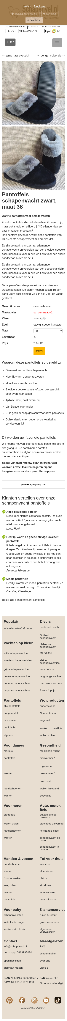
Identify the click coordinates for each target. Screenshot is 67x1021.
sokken (44, 728)
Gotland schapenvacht (48, 636)
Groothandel (47, 983)
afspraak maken (13, 967)
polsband (45, 781)
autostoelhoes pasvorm (48, 816)
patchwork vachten (51, 683)
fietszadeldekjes (49, 830)
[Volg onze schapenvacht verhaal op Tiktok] (58, 1000)
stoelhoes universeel (52, 823)
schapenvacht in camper (49, 848)
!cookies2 (39, 6)
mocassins (10, 720)
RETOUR (11, 31)
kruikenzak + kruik (14, 929)
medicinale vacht (50, 627)
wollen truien (47, 735)
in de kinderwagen (14, 922)
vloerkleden (46, 871)
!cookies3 (50, 13)
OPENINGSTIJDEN (51, 27)
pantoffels (9, 757)
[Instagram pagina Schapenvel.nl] (34, 1000)
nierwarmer (46, 757)
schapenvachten (13, 914)
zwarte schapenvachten (18, 660)
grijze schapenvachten (17, 669)
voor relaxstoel (48, 899)
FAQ (42, 946)
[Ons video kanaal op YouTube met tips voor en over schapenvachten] (46, 1000)
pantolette (9, 727)
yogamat (45, 720)
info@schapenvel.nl (15, 946)
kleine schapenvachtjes (50, 661)
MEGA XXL (46, 653)
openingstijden (12, 960)
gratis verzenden (50, 922)
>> (63, 55)
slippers (8, 735)
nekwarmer (46, 773)
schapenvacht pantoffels (30, 599)
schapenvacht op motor (50, 839)
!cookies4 (35, 20)
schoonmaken (48, 953)
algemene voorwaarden (47, 930)
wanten (8, 795)
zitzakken (45, 885)
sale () (13, 628)
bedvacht (45, 795)
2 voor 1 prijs (47, 690)
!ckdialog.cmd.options (25, 13)
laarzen (8, 773)
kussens (45, 864)
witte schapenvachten (16, 653)
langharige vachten (51, 676)
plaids (43, 878)
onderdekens (47, 705)
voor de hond (47, 669)
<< (39, 55)
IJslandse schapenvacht (48, 645)
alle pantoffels (12, 705)
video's (44, 967)
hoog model (11, 712)
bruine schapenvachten (17, 676)
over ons (45, 960)
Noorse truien (48, 712)
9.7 (58, 31)
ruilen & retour (48, 914)
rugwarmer (46, 766)
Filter (10, 42)
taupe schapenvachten (17, 690)
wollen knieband (49, 788)
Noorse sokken (12, 878)
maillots (57, 728)
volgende (57, 55)
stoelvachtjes (47, 892)
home (29, 628)
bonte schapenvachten (17, 683)
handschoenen (12, 788)
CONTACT (33, 27)
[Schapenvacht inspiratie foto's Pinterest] (9, 1000)
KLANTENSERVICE (16, 27)
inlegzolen (10, 885)
